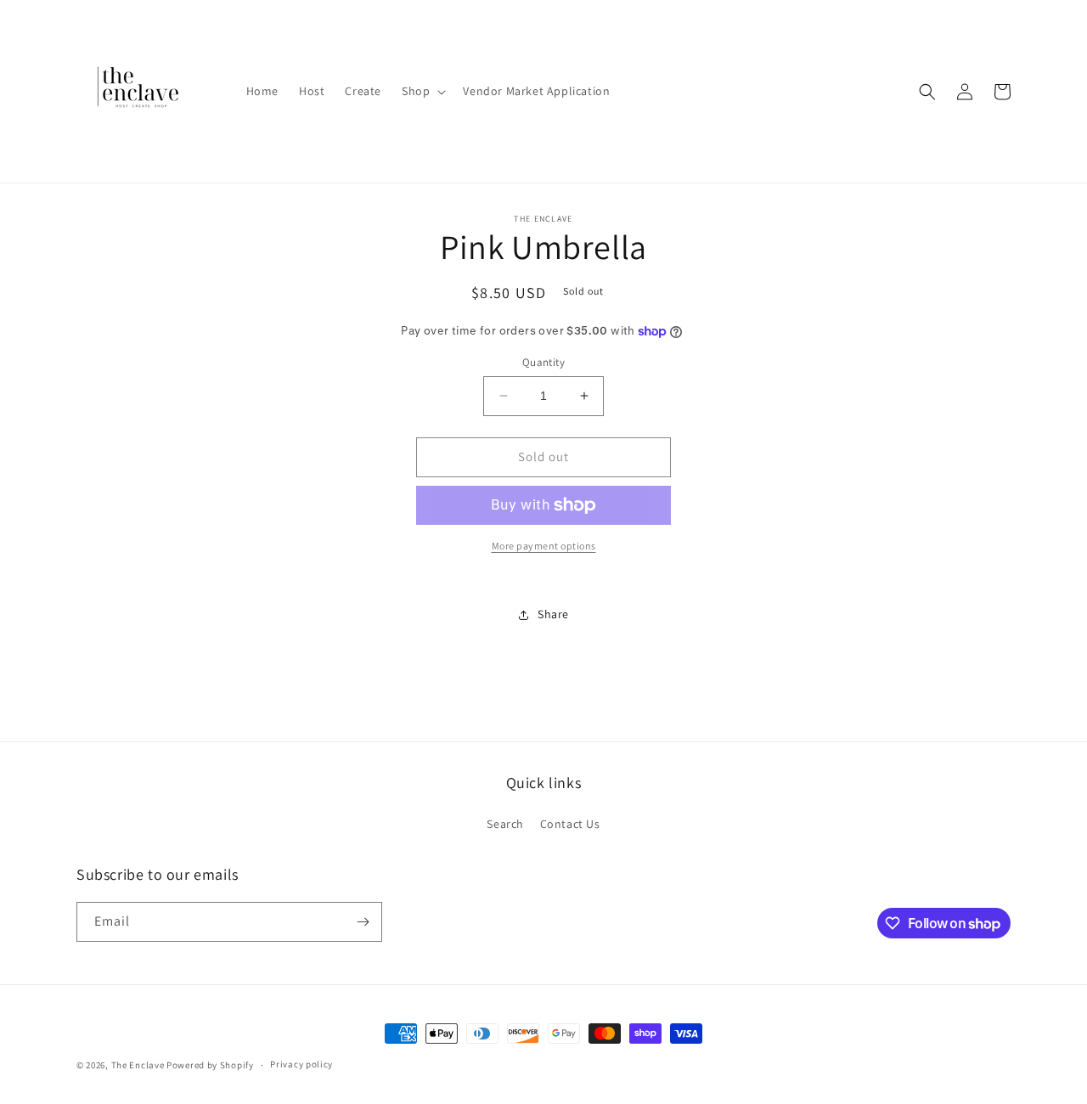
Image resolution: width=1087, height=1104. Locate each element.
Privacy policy (301, 1064)
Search (505, 823)
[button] (422, 91)
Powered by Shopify (210, 1065)
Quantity (543, 362)
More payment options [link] (544, 545)
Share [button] (553, 614)
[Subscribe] (362, 922)
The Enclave (138, 1065)
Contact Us (570, 823)
